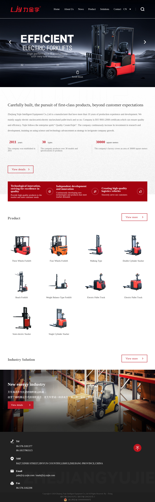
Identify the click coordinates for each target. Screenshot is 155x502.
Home (57, 9)
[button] (10, 42)
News (81, 9)
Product (92, 9)
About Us (69, 9)
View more (132, 217)
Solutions (104, 9)
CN (125, 9)
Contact (117, 9)
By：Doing (108, 494)
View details (18, 169)
